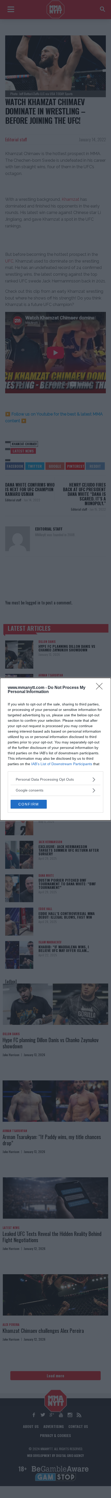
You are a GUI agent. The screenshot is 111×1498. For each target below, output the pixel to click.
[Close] (101, 688)
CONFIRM (28, 804)
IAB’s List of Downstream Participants (61, 764)
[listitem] (55, 779)
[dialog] (55, 749)
